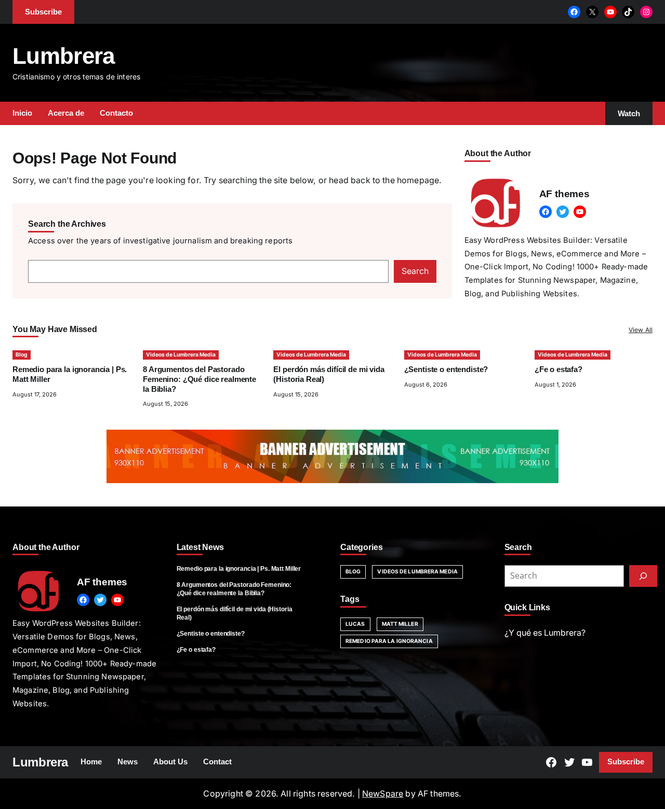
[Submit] (643, 576)
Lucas (355, 624)
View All (641, 330)
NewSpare (382, 794)
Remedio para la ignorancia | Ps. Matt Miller (239, 568)
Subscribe (625, 762)
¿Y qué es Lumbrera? (545, 633)
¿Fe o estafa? (558, 369)
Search (415, 271)
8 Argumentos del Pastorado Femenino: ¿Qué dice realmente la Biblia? (199, 379)
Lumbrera (63, 55)
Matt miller (400, 624)
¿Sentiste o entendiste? (446, 369)
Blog (22, 354)
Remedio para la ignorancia (389, 641)
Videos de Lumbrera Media (181, 354)
